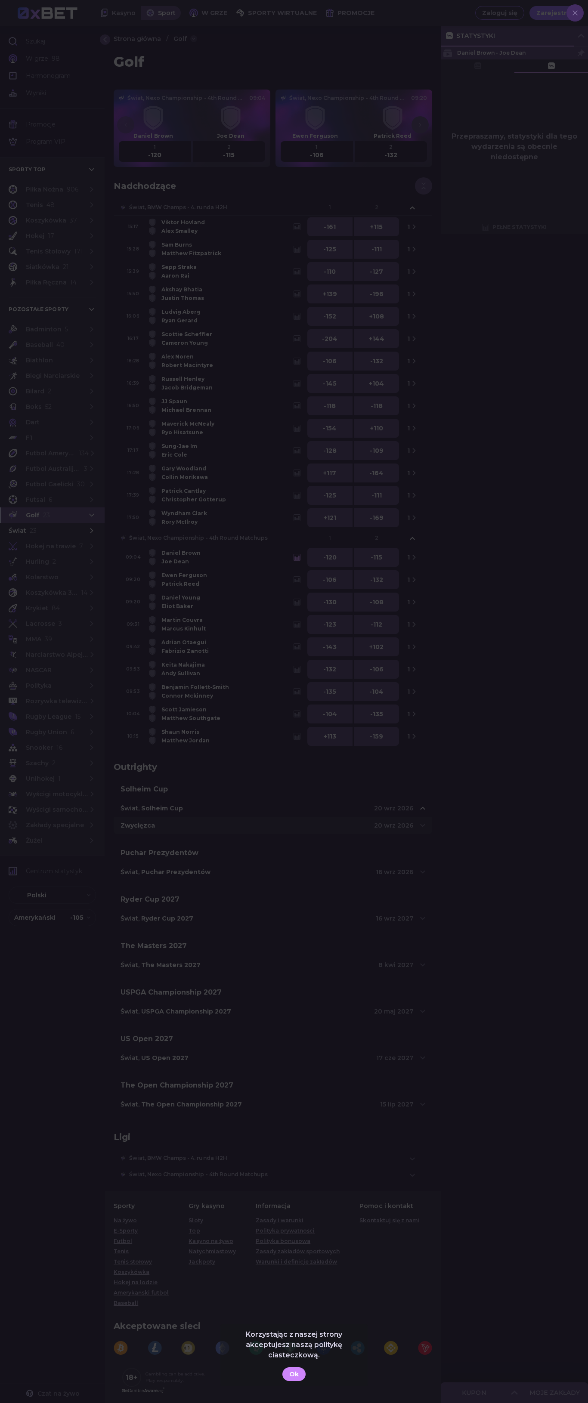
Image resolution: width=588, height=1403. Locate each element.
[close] (575, 13)
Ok (294, 1374)
